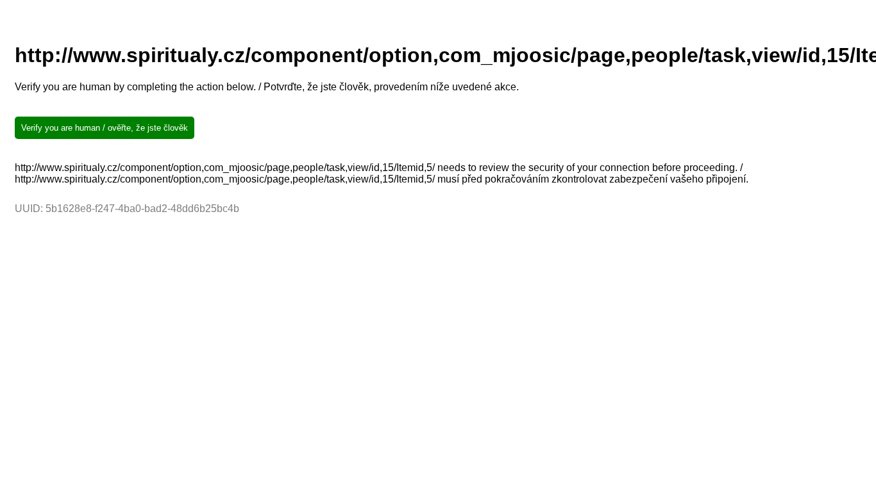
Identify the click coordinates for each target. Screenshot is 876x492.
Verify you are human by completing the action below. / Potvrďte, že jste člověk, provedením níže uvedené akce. (267, 86)
